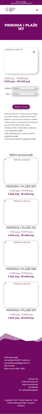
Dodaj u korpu (21, 107)
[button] (34, 52)
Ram (8, 94)
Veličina (8, 88)
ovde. (20, 131)
